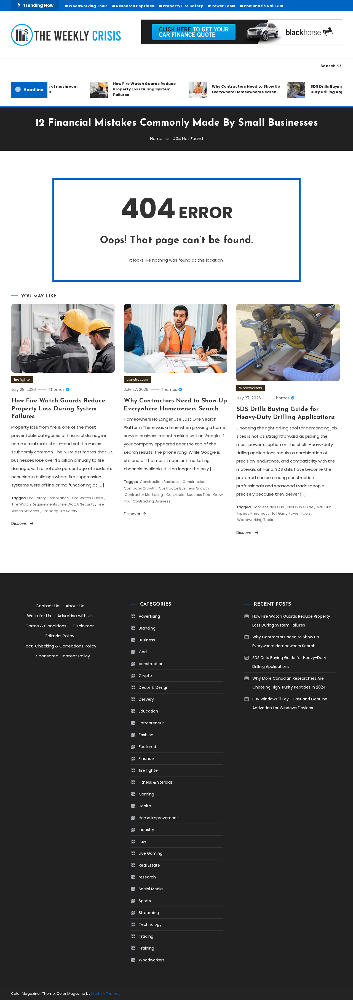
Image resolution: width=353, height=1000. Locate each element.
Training (146, 948)
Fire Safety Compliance (48, 498)
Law (142, 841)
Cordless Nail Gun (268, 507)
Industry (146, 829)
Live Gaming (150, 853)
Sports (145, 901)
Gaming (146, 794)
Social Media (151, 889)
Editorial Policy (60, 636)
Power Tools (223, 6)
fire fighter (22, 379)
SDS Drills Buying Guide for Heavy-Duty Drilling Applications (289, 662)
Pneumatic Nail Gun (263, 6)
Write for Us (39, 616)
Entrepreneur (151, 723)
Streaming (149, 912)
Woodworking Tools (88, 6)
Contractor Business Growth (184, 488)
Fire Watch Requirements (34, 504)
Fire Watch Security (77, 504)
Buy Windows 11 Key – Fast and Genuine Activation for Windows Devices (289, 703)
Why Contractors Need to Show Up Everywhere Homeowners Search (238, 89)
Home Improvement (158, 818)
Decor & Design (154, 687)
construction (137, 379)
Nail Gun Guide (300, 507)
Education (148, 711)
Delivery (146, 699)
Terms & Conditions (46, 626)
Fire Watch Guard (87, 498)
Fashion (146, 735)
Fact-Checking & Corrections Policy (60, 646)
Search (328, 66)
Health (145, 806)
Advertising (149, 616)
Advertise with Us (75, 616)
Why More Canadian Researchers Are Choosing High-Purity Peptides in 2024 (289, 683)
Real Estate (149, 865)
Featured (147, 746)
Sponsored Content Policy (63, 656)
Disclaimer (83, 626)
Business (147, 640)
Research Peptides (135, 6)
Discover (20, 523)
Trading (146, 936)
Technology (150, 924)
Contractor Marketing (144, 494)
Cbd (143, 652)
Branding (147, 628)
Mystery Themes (106, 993)
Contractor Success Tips (188, 494)
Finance (146, 758)
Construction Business (159, 481)
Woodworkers (250, 388)
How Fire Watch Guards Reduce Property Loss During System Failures (137, 89)
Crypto (145, 675)
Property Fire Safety (183, 6)
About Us (75, 606)
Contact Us (47, 606)
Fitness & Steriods (156, 782)
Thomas (57, 389)
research (147, 877)
